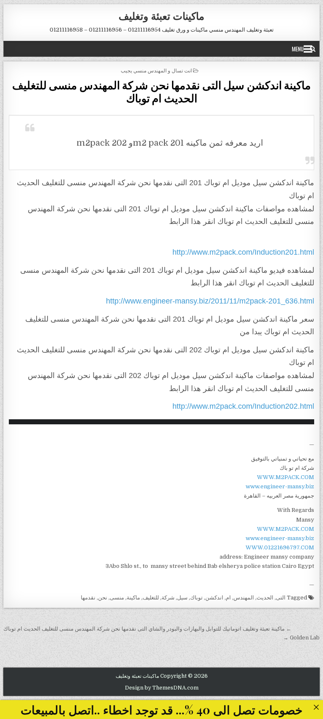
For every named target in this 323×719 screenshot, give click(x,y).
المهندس (243, 597)
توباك (196, 597)
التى (281, 597)
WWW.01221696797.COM (280, 547)
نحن (102, 597)
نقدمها (88, 597)
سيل (182, 597)
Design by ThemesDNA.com (162, 688)
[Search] (312, 49)
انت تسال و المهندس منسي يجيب (156, 70)
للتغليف (151, 597)
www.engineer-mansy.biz (280, 486)
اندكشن (214, 597)
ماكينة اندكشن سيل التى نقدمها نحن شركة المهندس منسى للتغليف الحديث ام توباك (161, 91)
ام (228, 597)
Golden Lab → (301, 637)
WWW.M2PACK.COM (285, 477)
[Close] (316, 707)
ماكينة (133, 597)
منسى (117, 597)
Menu (298, 49)
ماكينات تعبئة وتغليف (161, 15)
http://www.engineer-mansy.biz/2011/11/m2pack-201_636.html (210, 301)
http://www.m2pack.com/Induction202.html (243, 406)
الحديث (265, 597)
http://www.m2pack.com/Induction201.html (243, 252)
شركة (168, 597)
